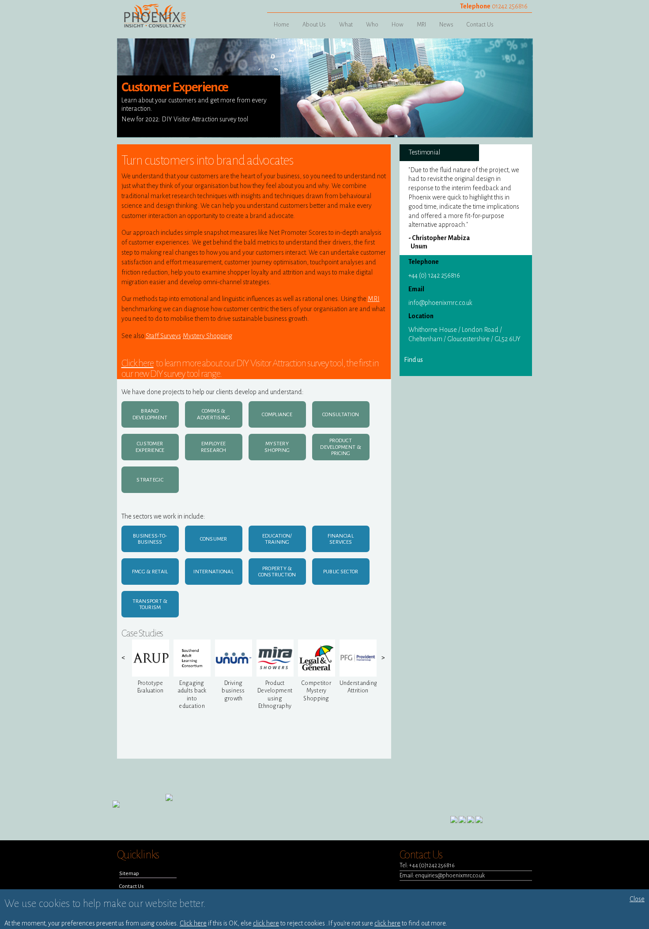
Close (637, 899)
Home (281, 24)
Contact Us (480, 24)
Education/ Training (277, 539)
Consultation (340, 414)
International (213, 571)
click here (266, 923)
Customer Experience (150, 446)
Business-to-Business (150, 539)
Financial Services (340, 539)
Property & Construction (277, 571)
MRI (421, 24)
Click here (137, 363)
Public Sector (340, 571)
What (346, 24)
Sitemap (129, 873)
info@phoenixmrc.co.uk (440, 302)
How (398, 24)
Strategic (149, 480)
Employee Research (213, 446)
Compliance (277, 414)
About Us (314, 24)
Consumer (213, 539)
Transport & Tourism (150, 604)
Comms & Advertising (213, 414)
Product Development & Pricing (340, 446)
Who (372, 24)
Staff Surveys (163, 335)
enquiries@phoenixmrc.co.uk (450, 875)
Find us (413, 359)
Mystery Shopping (207, 335)
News (446, 24)
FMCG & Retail (150, 571)
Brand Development (150, 414)
